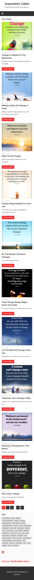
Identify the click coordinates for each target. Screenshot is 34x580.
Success (12, 543)
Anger (13, 518)
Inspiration (10, 530)
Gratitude (13, 528)
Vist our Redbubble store (15, 561)
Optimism (20, 535)
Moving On (13, 535)
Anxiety (18, 518)
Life (19, 533)
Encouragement (7, 525)
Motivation (5, 535)
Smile (24, 540)
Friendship (5, 528)
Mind (27, 533)
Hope (3, 530)
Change (16, 520)
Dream (23, 523)
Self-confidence (7, 540)
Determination (6, 523)
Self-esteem (17, 540)
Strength (5, 543)
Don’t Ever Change (10, 494)
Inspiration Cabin (17, 3)
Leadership (5, 533)
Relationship (27, 538)
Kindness (26, 530)
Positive (19, 538)
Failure (15, 525)
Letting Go (13, 533)
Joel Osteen (18, 530)
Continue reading (7, 69)
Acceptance (6, 518)
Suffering (19, 543)
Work (9, 545)
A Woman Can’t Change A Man (16, 398)
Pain (25, 535)
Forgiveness (27, 525)
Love (23, 533)
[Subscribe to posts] (3, 553)
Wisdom (4, 545)
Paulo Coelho (6, 538)
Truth (29, 543)
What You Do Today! (11, 156)
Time (24, 543)
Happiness (20, 528)
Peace (14, 538)
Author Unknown (7, 520)
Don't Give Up (16, 523)
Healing (27, 528)
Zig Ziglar (16, 545)
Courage (22, 520)
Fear (20, 525)
